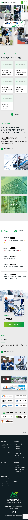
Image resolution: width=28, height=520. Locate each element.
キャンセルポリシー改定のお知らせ (9, 481)
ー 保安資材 (17, 451)
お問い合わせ (5, 476)
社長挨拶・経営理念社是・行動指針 (6, 444)
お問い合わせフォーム (6, 483)
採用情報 (16, 462)
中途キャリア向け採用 (20, 467)
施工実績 (3, 462)
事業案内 (16, 441)
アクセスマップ (5, 450)
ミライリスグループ (6, 452)
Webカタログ (13, 324)
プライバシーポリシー (6, 486)
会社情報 (3, 441)
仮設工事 (14, 204)
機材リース (14, 185)
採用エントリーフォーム (20, 469)
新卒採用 (17, 465)
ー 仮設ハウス (18, 453)
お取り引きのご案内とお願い (8, 479)
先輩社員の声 (18, 472)
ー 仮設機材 (17, 446)
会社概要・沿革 (5, 448)
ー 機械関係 (17, 448)
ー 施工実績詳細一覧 (19, 458)
